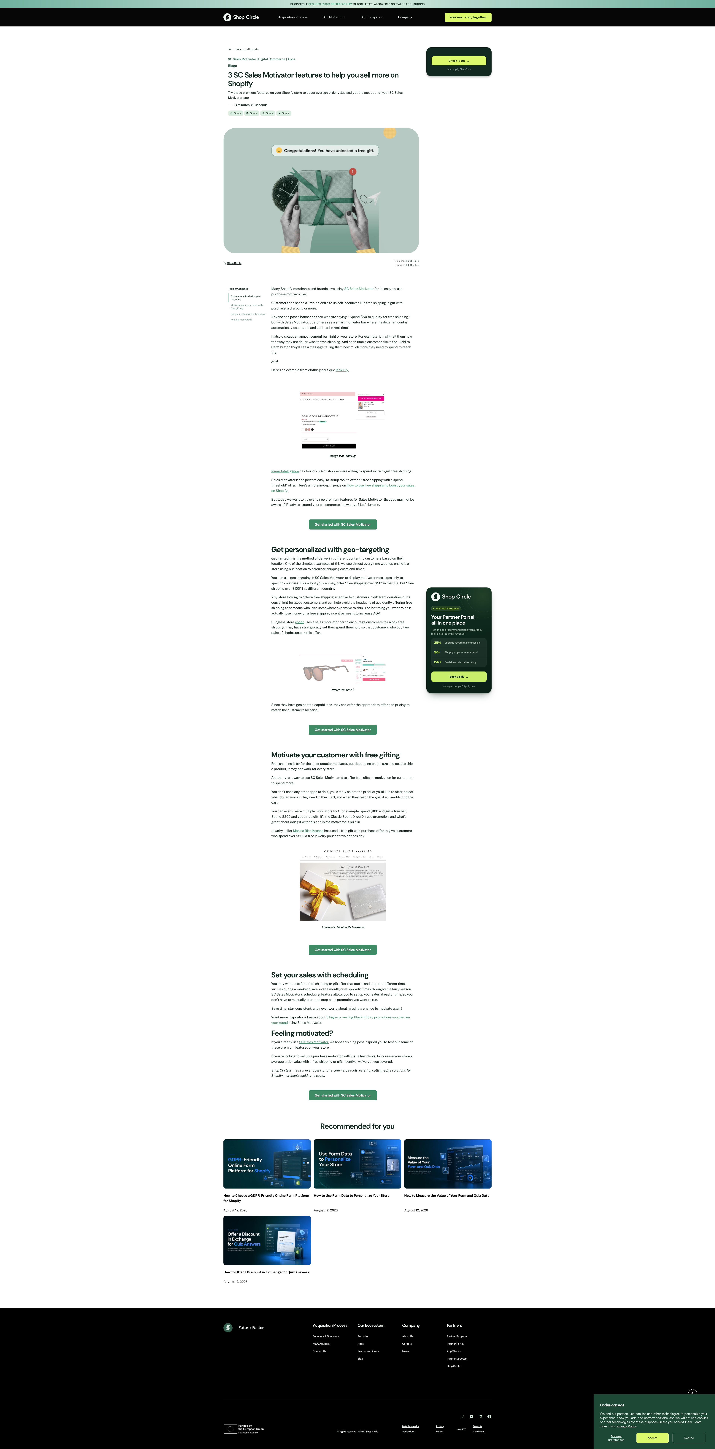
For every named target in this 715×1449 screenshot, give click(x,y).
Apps (361, 1343)
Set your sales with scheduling (248, 314)
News (405, 1351)
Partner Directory (457, 1358)
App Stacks (454, 1351)
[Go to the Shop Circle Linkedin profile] (480, 1416)
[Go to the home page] (241, 17)
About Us (407, 1336)
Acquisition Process (293, 17)
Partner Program (457, 1336)
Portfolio (363, 1336)
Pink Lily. (342, 370)
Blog (360, 1358)
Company (405, 17)
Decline (689, 1438)
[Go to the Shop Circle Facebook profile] (489, 1416)
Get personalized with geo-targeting (246, 298)
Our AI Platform (334, 17)
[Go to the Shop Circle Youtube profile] (471, 1416)
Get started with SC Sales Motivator (343, 524)
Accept (652, 1438)
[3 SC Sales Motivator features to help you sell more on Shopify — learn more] (321, 190)
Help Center (454, 1366)
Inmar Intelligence (285, 471)
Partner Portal (455, 1343)
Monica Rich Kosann (308, 831)
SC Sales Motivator (359, 289)
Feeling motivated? (241, 319)
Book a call (458, 677)
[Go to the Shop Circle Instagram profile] (462, 1416)
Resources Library (368, 1351)
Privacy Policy (627, 1426)
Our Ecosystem (371, 17)
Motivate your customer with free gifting (247, 307)
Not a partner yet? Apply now (459, 686)
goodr (299, 622)
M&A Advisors (321, 1343)
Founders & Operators (326, 1336)
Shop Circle (234, 263)
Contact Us (319, 1351)
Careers (407, 1343)
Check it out (459, 61)
